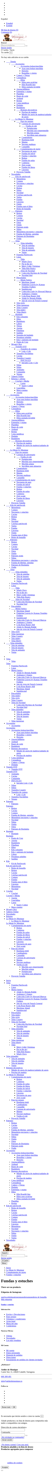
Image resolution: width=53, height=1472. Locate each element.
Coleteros (25, 163)
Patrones (16, 211)
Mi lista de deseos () (9, 30)
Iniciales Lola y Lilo (30, 363)
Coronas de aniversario (31, 124)
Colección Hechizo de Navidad (34, 273)
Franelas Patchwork (24, 255)
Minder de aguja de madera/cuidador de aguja (29, 1070)
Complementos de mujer (28, 149)
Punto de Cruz (22, 342)
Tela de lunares (28, 248)
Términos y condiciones (16, 1319)
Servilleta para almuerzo (36, 135)
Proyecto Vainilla (23, 172)
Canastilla (26, 147)
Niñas (18, 365)
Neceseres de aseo (29, 151)
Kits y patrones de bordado (27, 340)
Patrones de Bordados (25, 236)
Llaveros (25, 170)
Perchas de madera (29, 112)
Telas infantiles (24, 243)
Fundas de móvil (28, 153)
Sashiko (19, 333)
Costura (19, 181)
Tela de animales (28, 250)
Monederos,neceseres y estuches (29, 232)
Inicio (8, 980)
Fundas (19, 199)
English (9, 26)
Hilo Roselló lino (29, 85)
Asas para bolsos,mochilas (32, 68)
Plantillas (20, 94)
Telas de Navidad (25, 271)
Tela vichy (20, 303)
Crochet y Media (20, 381)
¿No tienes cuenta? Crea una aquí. (15, 1445)
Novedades (15, 174)
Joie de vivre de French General (34, 301)
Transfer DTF (19, 347)
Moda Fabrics (24, 280)
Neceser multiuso (29, 144)
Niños (18, 190)
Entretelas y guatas (24, 91)
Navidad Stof (27, 275)
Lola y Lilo (26, 351)
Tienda (11, 62)
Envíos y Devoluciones (15, 1314)
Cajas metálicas (22, 103)
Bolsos (24, 158)
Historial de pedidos (14, 1355)
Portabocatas (32, 128)
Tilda (20, 259)
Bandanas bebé (28, 140)
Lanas (20, 383)
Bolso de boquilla (23, 209)
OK (14, 1407)
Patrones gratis (22, 227)
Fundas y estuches (29, 156)
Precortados (21, 278)
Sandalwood (27, 289)
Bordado (17, 314)
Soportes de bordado (24, 335)
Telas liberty (21, 312)
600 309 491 (6, 1376)
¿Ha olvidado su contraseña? (12, 1437)
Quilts (18, 239)
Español (9, 23)
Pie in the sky (27, 264)
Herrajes (25, 71)
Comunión (20, 372)
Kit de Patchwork (18, 863)
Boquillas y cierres (29, 73)
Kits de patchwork (20, 176)
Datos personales (13, 1353)
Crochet (14, 893)
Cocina (19, 186)
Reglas (19, 101)
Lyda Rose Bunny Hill (31, 296)
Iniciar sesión (7, 1440)
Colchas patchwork (24, 195)
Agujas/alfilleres (23, 89)
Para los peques (24, 121)
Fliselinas (20, 330)
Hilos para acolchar (29, 82)
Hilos (20, 80)
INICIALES (23, 360)
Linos (18, 257)
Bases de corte (22, 96)
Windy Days (27, 261)
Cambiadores (27, 137)
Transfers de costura (26, 349)
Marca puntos (22, 390)
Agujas (19, 328)
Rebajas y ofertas (18, 379)
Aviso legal (10, 1321)
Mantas (25, 142)
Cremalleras (21, 78)
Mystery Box (16, 344)
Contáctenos (11, 1326)
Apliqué (19, 98)
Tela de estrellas (28, 245)
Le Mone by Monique (22, 119)
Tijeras (19, 326)
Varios (19, 197)
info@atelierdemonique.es (11, 1381)
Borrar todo (6, 1407)
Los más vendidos (13, 1340)
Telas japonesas (22, 305)
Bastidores (20, 107)
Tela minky (21, 310)
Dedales (19, 105)
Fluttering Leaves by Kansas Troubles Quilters (33, 285)
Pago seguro (11, 1317)
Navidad (19, 193)
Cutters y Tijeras (23, 75)
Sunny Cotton (27, 386)
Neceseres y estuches (25, 183)
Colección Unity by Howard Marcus (36, 291)
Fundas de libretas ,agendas (27, 234)
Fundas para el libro (24, 206)
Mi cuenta (10, 1350)
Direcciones (11, 1357)
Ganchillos (20, 388)
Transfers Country (23, 358)
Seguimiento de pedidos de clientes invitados (24, 1360)
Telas (15, 241)
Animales (20, 370)
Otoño (19, 204)
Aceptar (5, 1467)
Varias (24, 252)
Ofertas (9, 1336)
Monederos (21, 179)
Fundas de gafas (28, 160)
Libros (19, 324)
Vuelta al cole (29, 126)
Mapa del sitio (12, 1323)
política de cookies (14, 1463)
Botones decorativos (26, 110)
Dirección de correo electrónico (13, 1427)
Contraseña (5, 1432)
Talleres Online (17, 376)
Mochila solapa (33, 133)
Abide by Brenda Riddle (32, 298)
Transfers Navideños (24, 353)
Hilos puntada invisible (31, 87)
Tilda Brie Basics (29, 268)
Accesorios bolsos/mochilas (29, 66)
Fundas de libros (28, 167)
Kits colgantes (22, 317)
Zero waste (26, 165)
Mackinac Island (28, 282)
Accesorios (17, 64)
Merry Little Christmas (31, 266)
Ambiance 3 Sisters (29, 294)
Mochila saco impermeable (37, 130)
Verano (19, 374)
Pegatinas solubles (23, 337)
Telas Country (22, 307)
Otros (18, 222)
